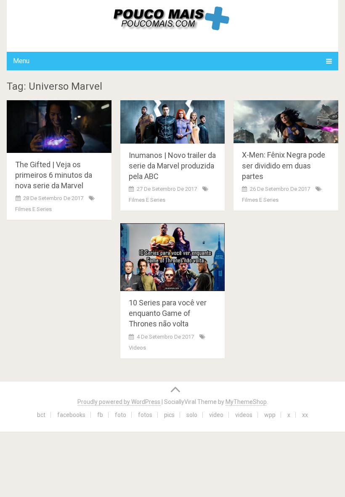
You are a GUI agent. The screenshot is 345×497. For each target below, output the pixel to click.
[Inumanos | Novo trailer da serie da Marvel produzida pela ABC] (172, 121)
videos (243, 414)
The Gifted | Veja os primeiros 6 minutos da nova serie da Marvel (53, 175)
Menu (21, 61)
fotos (145, 414)
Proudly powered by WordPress (118, 401)
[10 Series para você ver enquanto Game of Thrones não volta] (172, 257)
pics (169, 414)
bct (41, 414)
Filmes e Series (33, 209)
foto (120, 414)
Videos (137, 348)
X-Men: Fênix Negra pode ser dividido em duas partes (283, 165)
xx (305, 414)
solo (191, 414)
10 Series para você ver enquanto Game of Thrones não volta (168, 313)
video (216, 414)
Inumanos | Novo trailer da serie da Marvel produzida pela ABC (172, 166)
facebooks (71, 414)
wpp (270, 414)
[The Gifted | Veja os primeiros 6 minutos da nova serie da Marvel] (59, 126)
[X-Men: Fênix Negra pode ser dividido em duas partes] (286, 121)
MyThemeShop (246, 401)
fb (100, 414)
